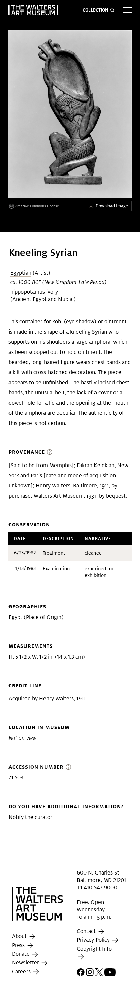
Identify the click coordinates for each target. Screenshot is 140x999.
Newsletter (26, 962)
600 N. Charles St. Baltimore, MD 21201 (101, 876)
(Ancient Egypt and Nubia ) (43, 299)
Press (19, 945)
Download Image (111, 206)
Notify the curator (30, 817)
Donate (21, 953)
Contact (87, 931)
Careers (22, 971)
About (20, 936)
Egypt (15, 617)
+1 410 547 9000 (97, 887)
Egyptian (20, 272)
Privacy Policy (94, 940)
